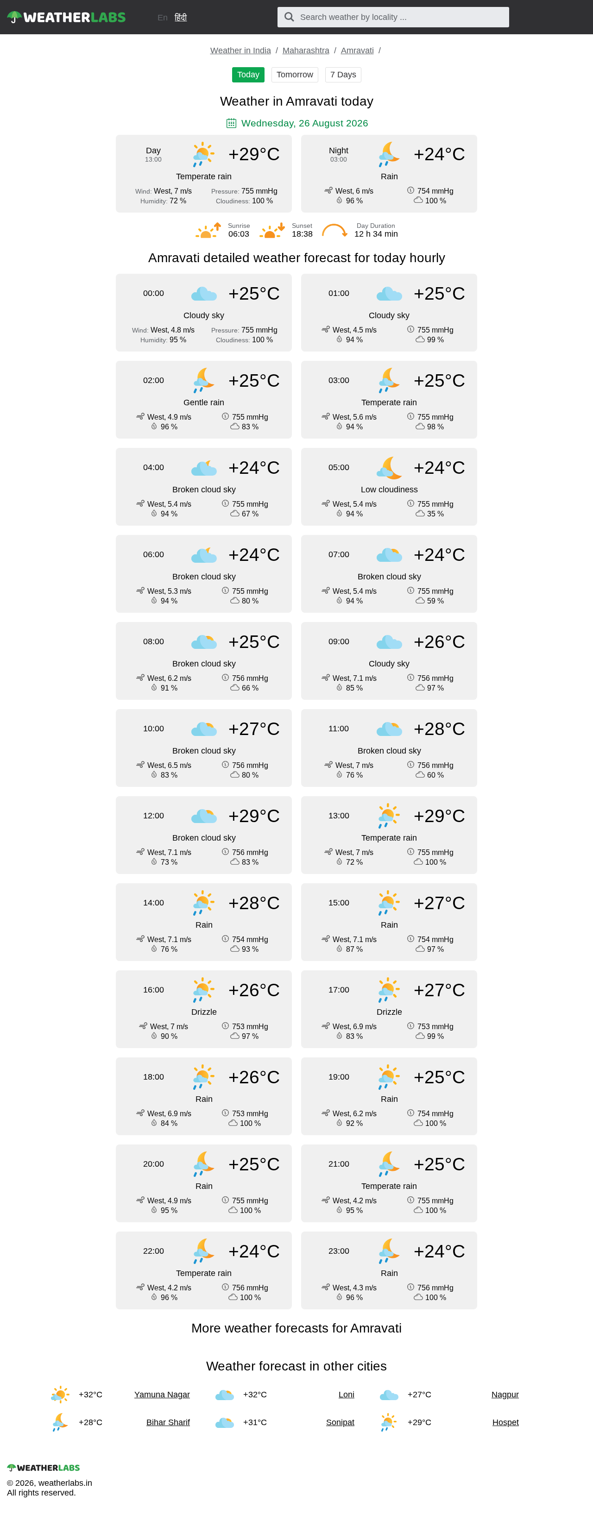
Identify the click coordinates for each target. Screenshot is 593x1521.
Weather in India (240, 50)
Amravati (357, 50)
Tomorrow (295, 74)
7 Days (343, 74)
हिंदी (181, 17)
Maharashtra (306, 50)
